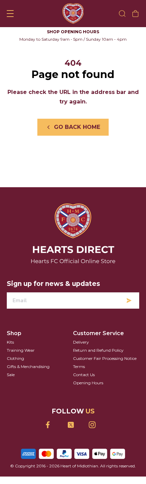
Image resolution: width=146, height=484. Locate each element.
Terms (79, 366)
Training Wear (21, 350)
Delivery (81, 342)
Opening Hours (88, 382)
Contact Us (84, 374)
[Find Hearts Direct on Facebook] (52, 424)
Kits (10, 342)
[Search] (122, 13)
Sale (11, 374)
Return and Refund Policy (98, 350)
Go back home (77, 127)
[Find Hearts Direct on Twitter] (73, 424)
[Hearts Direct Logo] (73, 13)
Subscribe (129, 300)
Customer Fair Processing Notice (104, 358)
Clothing (15, 358)
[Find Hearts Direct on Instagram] (95, 424)
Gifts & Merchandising (28, 366)
